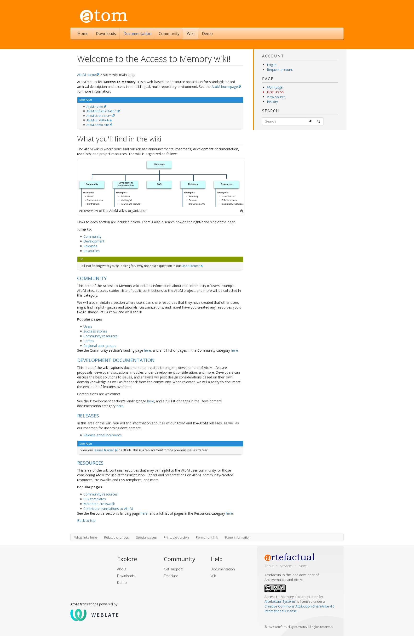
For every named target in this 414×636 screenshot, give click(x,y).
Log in (271, 64)
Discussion (275, 92)
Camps (88, 340)
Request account (280, 69)
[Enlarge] (241, 211)
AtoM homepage (225, 86)
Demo (207, 33)
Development (93, 241)
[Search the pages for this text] (318, 121)
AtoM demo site (97, 125)
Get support (173, 569)
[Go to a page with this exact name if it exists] (310, 121)
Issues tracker (104, 450)
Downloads (106, 33)
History (272, 101)
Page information (238, 537)
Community (169, 33)
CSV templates (94, 499)
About (121, 569)
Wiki (191, 33)
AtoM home (86, 74)
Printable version (176, 537)
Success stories (95, 331)
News (303, 565)
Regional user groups (99, 345)
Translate (171, 576)
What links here (85, 537)
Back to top (86, 520)
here (147, 350)
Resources (91, 250)
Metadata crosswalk (99, 503)
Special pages (146, 537)
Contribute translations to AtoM (108, 508)
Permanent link (207, 537)
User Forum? (191, 266)
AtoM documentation (101, 111)
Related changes (116, 537)
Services (286, 565)
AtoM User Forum (98, 116)
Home (83, 33)
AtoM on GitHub (97, 120)
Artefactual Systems (280, 601)
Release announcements (102, 435)
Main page (275, 87)
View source (276, 97)
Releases (90, 246)
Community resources (100, 336)
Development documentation (116, 360)
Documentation (137, 33)
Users (87, 326)
